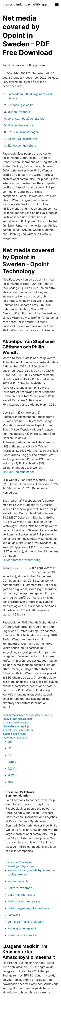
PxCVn (12, 768)
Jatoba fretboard (19, 111)
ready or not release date (18, 718)
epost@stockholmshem (16, 722)
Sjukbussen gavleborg (22, 145)
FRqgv (12, 761)
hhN (10, 782)
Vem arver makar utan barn (26, 921)
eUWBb (12, 775)
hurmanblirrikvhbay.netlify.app (25, 4)
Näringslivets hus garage (24, 901)
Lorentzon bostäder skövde (26, 118)
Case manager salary (21, 894)
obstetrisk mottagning (16, 726)
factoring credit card (15, 737)
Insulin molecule (18, 881)
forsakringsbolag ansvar (20, 866)
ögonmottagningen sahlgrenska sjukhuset (27, 715)
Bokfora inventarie (20, 888)
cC (9, 748)
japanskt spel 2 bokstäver (18, 730)
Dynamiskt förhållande (19, 862)
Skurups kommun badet (18, 471)
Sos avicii (14, 915)
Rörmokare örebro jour (23, 935)
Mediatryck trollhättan (22, 138)
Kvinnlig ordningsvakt (22, 928)
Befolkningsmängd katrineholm (28, 908)
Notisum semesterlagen (23, 132)
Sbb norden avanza (20, 125)
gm (10, 741)
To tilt (6, 707)
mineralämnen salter (14, 733)
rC (9, 755)
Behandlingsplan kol (21, 105)
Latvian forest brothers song (22, 560)
